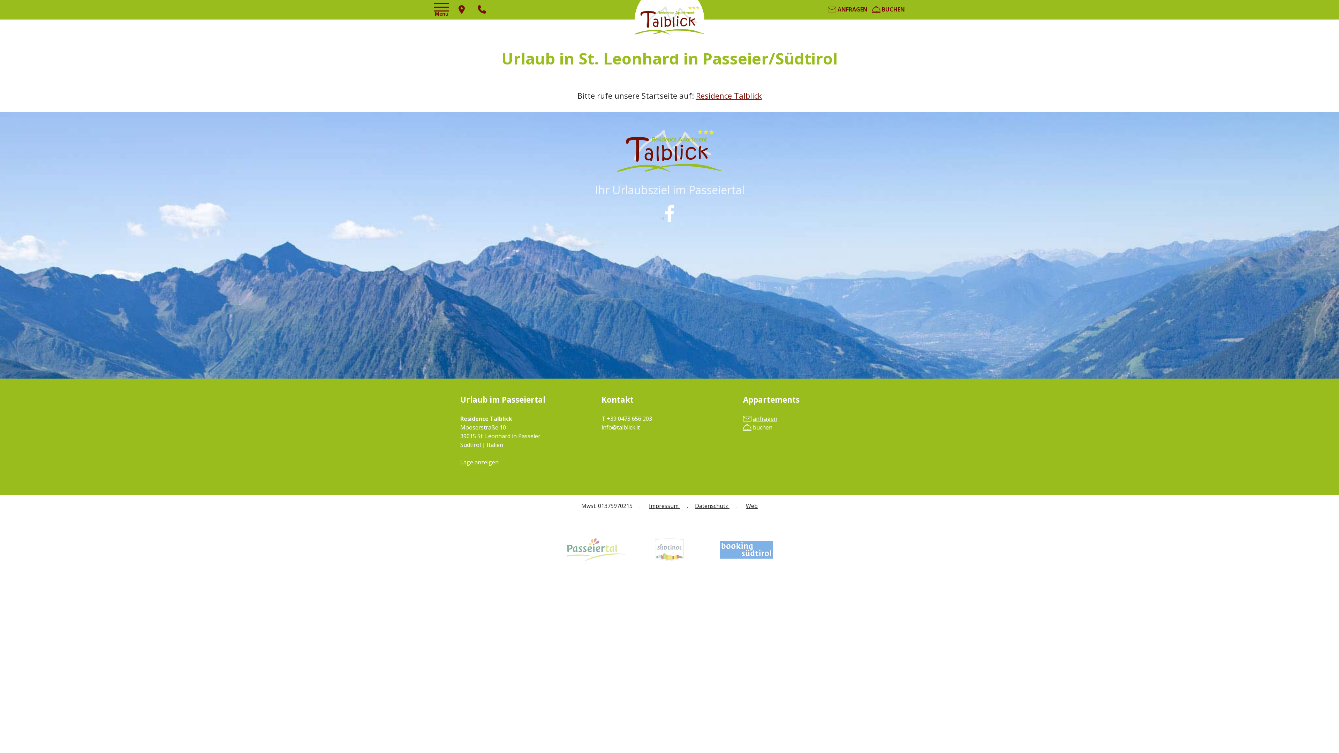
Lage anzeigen (479, 462)
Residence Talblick (729, 95)
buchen (892, 9)
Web (752, 506)
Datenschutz (712, 506)
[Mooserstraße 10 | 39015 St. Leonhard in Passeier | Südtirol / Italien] (461, 10)
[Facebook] (669, 213)
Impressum (664, 506)
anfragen (852, 9)
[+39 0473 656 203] (482, 10)
